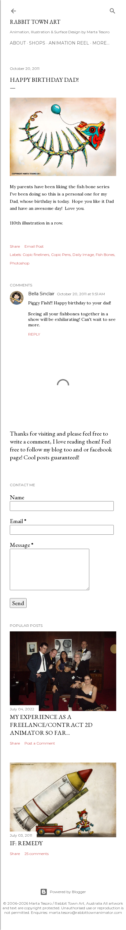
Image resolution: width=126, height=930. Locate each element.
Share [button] (15, 246)
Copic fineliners (36, 254)
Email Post (34, 246)
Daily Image (83, 254)
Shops (37, 43)
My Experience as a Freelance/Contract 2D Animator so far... (51, 725)
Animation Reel (69, 43)
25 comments (36, 853)
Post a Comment (39, 743)
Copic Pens (61, 254)
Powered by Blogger (68, 891)
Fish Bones (105, 254)
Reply (34, 334)
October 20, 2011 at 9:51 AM (81, 294)
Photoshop (19, 263)
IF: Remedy (26, 843)
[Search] (112, 10)
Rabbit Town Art (35, 21)
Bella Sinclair (41, 293)
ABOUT (18, 43)
